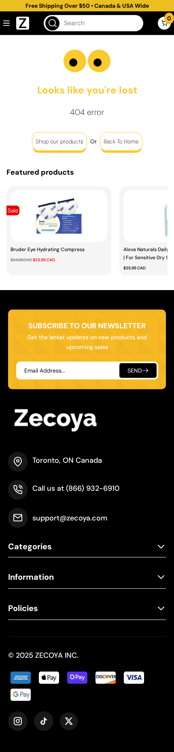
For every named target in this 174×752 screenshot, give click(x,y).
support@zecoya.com (69, 518)
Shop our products (59, 141)
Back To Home (121, 141)
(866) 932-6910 (92, 488)
